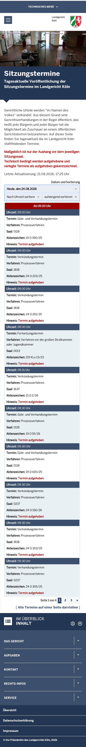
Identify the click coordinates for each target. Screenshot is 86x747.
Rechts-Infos (15, 683)
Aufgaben (12, 655)
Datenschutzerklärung (18, 720)
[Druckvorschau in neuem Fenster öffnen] (72, 623)
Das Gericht (14, 641)
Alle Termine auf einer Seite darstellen (48, 607)
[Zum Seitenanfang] (79, 623)
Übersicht (9, 710)
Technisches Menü (41, 6)
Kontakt (11, 669)
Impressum (10, 731)
